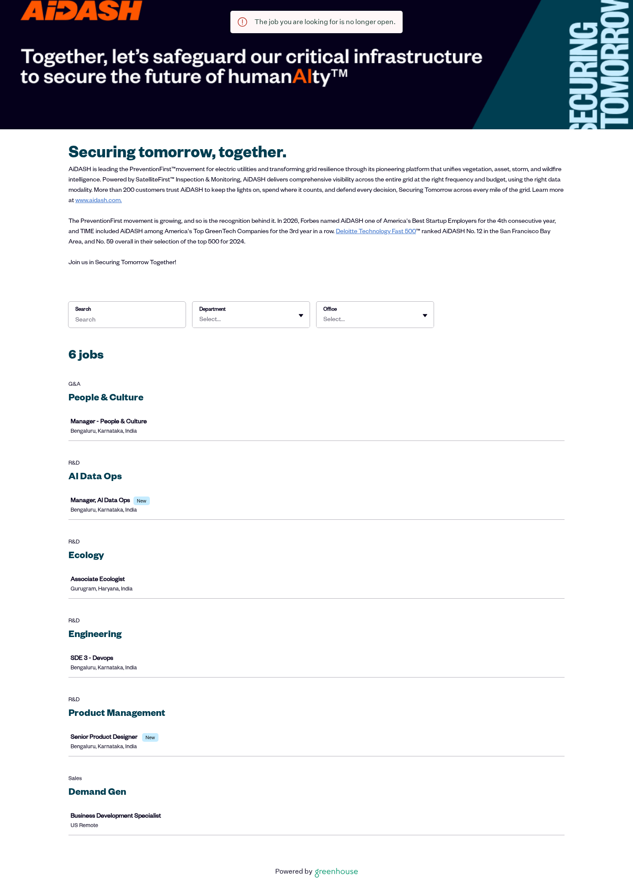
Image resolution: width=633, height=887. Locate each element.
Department (212, 309)
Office (330, 309)
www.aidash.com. (98, 200)
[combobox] (200, 319)
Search (83, 309)
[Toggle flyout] (301, 315)
